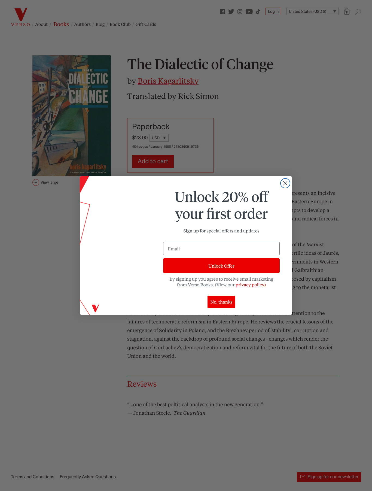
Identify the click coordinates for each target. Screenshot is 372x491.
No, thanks (222, 302)
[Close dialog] (285, 183)
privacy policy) (251, 284)
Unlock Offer (221, 266)
